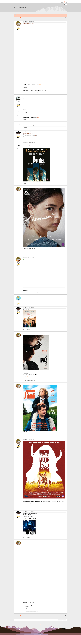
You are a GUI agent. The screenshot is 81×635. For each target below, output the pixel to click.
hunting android (18, 102)
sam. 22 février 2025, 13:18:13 (29, 142)
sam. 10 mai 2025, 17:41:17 (28, 383)
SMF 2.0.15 (36, 632)
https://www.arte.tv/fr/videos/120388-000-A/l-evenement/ (30, 250)
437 (19, 17)
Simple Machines (44, 632)
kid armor (18, 134)
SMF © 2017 (39, 632)
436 (17, 17)
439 (21, 17)
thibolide (19, 15)
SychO (43, 633)
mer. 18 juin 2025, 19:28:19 (28, 511)
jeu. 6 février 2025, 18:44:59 (28, 21)
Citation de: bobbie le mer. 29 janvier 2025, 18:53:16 (28, 23)
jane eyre (18, 26)
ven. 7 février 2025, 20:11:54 (29, 109)
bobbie (19, 112)
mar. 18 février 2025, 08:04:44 (29, 131)
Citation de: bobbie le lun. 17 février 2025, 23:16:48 (28, 133)
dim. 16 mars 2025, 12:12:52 (28, 257)
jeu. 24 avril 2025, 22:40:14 (28, 307)
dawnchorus (18, 301)
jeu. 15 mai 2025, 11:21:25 (28, 439)
